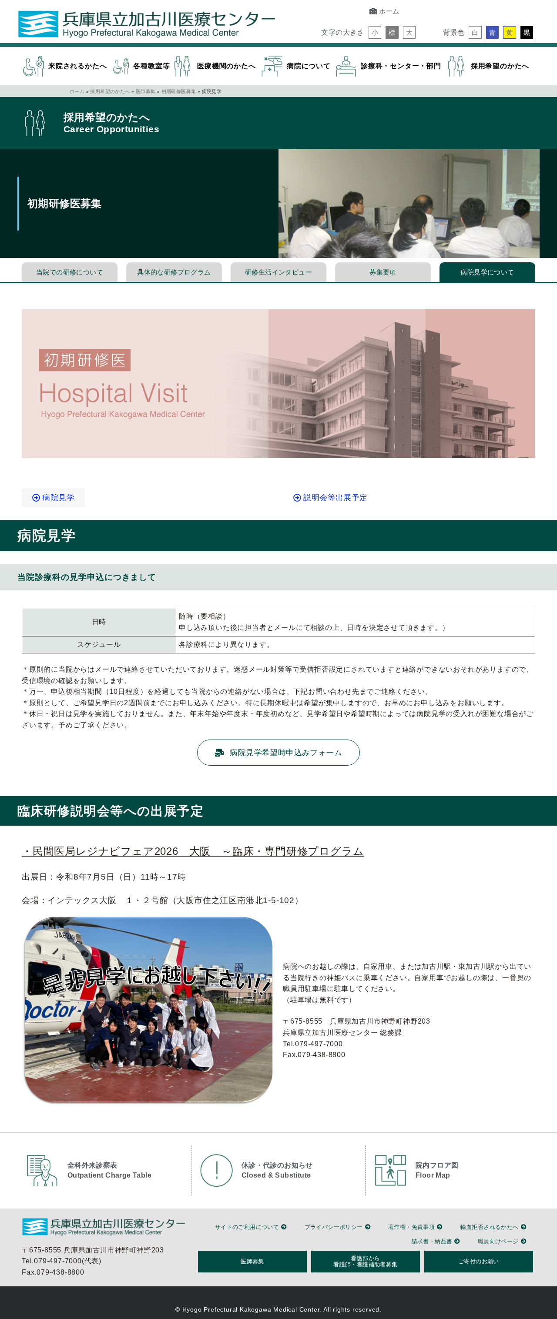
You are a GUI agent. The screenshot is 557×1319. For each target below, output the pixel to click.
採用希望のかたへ (110, 91)
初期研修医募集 (178, 91)
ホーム (77, 91)
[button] (375, 32)
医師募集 (146, 91)
